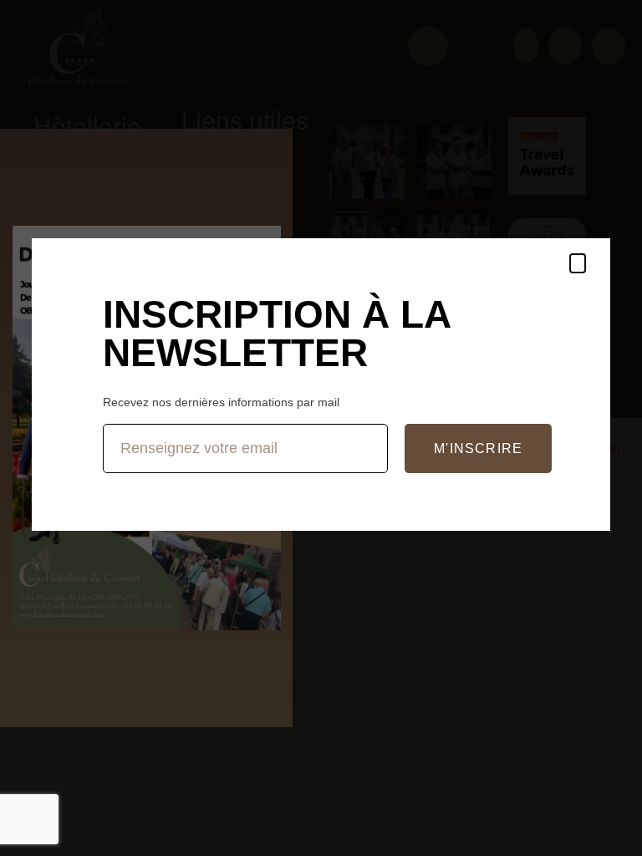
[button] (577, 263)
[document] (321, 428)
